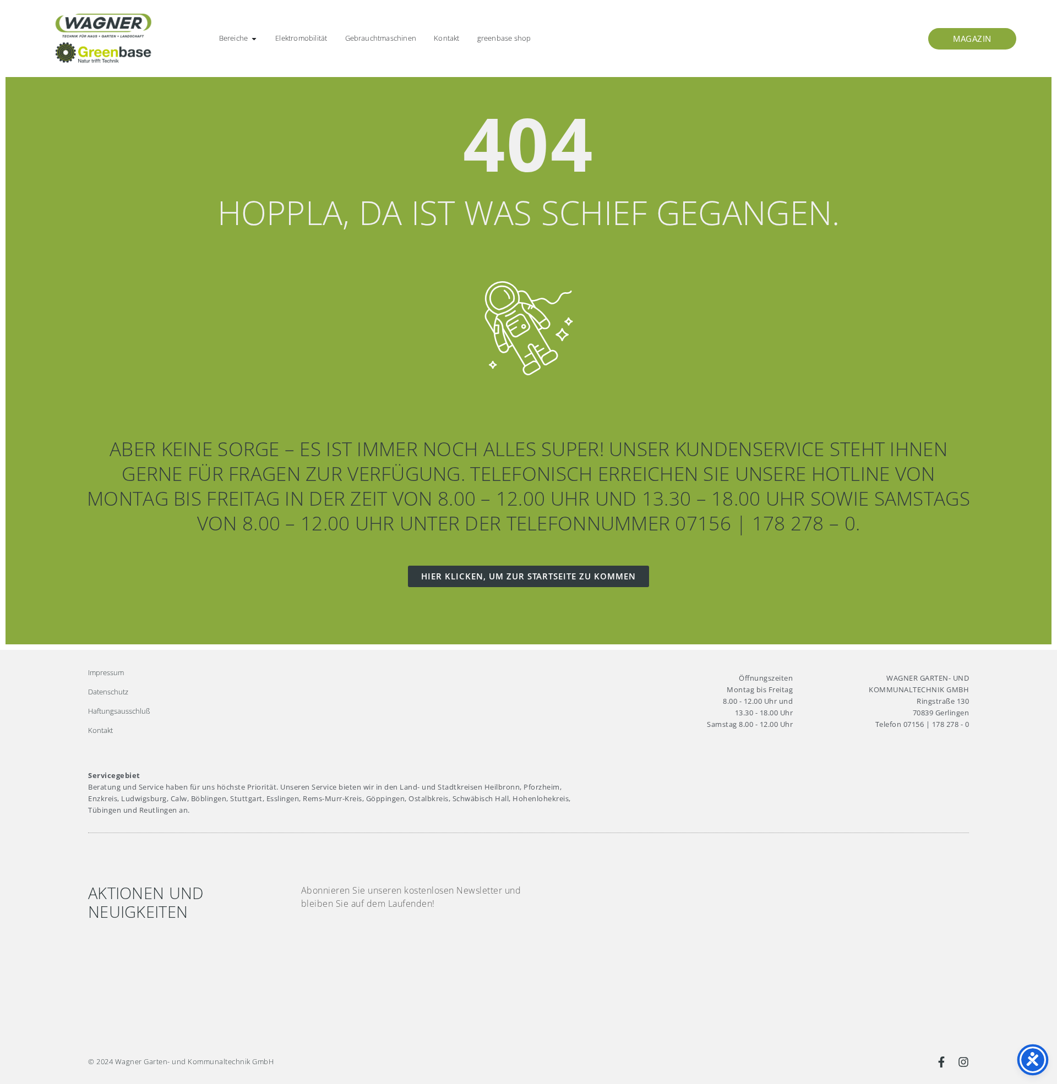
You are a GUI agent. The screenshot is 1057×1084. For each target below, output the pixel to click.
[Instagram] (963, 1061)
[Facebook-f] (941, 1061)
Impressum (106, 672)
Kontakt (100, 730)
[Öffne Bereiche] (254, 38)
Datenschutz (108, 692)
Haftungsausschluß (119, 711)
